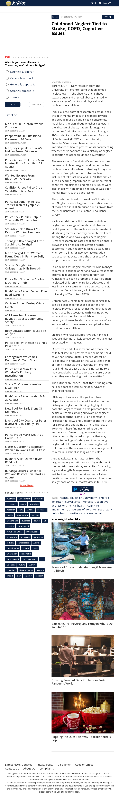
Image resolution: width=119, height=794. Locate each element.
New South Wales (14, 531)
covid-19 (10, 526)
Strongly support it (22, 71)
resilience (76, 513)
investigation (23, 542)
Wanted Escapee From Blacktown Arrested (20, 177)
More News (27, 485)
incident (39, 575)
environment (22, 515)
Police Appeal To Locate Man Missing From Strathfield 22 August (24, 163)
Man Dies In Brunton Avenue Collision (24, 125)
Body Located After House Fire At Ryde (25, 332)
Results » (36, 104)
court (19, 575)
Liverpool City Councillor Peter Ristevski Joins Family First (25, 422)
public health (60, 513)
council (37, 520)
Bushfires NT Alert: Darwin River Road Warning (26, 293)
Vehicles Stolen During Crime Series (24, 305)
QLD (42, 559)
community (12, 504)
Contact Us (12, 768)
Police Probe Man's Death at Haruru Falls (24, 436)
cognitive (102, 501)
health (64, 497)
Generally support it (23, 78)
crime (35, 548)
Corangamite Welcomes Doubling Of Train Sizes (21, 358)
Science (55, 17)
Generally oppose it (22, 84)
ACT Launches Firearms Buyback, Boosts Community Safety (24, 319)
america (104, 497)
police (23, 504)
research (11, 509)
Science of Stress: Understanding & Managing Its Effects (82, 568)
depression (58, 505)
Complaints (46, 768)
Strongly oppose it (22, 91)
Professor (88, 501)
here (105, 482)
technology (38, 537)
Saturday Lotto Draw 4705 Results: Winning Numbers (22, 230)
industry (10, 542)
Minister (35, 515)
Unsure (14, 97)
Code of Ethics (84, 764)
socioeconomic (93, 513)
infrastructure (32, 531)
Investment (12, 537)
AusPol (36, 542)
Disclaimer (64, 764)
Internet (28, 575)
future (22, 564)
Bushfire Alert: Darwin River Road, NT (23, 460)
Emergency (12, 553)
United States (13, 548)
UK (45, 520)
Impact (10, 575)
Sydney (32, 564)
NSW (21, 509)
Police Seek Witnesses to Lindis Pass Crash (26, 344)
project (26, 548)
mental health (76, 505)
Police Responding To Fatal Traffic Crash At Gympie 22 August (23, 205)
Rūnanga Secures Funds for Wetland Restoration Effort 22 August (25, 474)
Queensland (12, 520)
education (76, 497)
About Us (29, 768)
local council (23, 526)
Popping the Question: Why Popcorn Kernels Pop (81, 738)
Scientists (11, 564)
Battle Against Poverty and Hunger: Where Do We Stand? (82, 625)
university (90, 497)
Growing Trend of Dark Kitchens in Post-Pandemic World (78, 681)
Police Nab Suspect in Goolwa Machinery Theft (25, 281)
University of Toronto (82, 509)
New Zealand (13, 559)
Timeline (11, 115)
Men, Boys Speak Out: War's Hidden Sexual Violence (23, 149)
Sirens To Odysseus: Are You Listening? (24, 386)
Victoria (30, 509)
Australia (11, 498)
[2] (6, 785)
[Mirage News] (16, 3)
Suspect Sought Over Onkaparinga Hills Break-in (23, 266)
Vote (13, 104)
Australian (34, 504)
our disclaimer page (70, 791)
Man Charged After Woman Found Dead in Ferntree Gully (24, 254)
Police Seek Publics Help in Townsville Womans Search (23, 218)
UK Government (30, 559)
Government (24, 498)
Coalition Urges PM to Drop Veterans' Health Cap (23, 189)
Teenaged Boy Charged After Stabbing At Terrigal (24, 242)
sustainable (26, 553)
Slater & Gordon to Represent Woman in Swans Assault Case (25, 448)
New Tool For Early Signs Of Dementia (23, 410)
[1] (111, 782)
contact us (51, 791)
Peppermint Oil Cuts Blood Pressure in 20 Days (23, 137)
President (11, 570)
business (26, 520)
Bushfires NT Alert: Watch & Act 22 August (26, 398)
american (57, 501)
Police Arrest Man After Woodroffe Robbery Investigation (20, 372)
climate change (26, 570)
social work (105, 509)
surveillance (72, 501)
